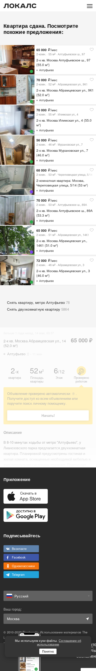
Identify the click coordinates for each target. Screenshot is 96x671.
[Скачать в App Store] (25, 496)
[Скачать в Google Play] (25, 515)
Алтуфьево (46, 70)
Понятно (48, 651)
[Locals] (20, 6)
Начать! (48, 415)
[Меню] (89, 5)
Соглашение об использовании (59, 642)
